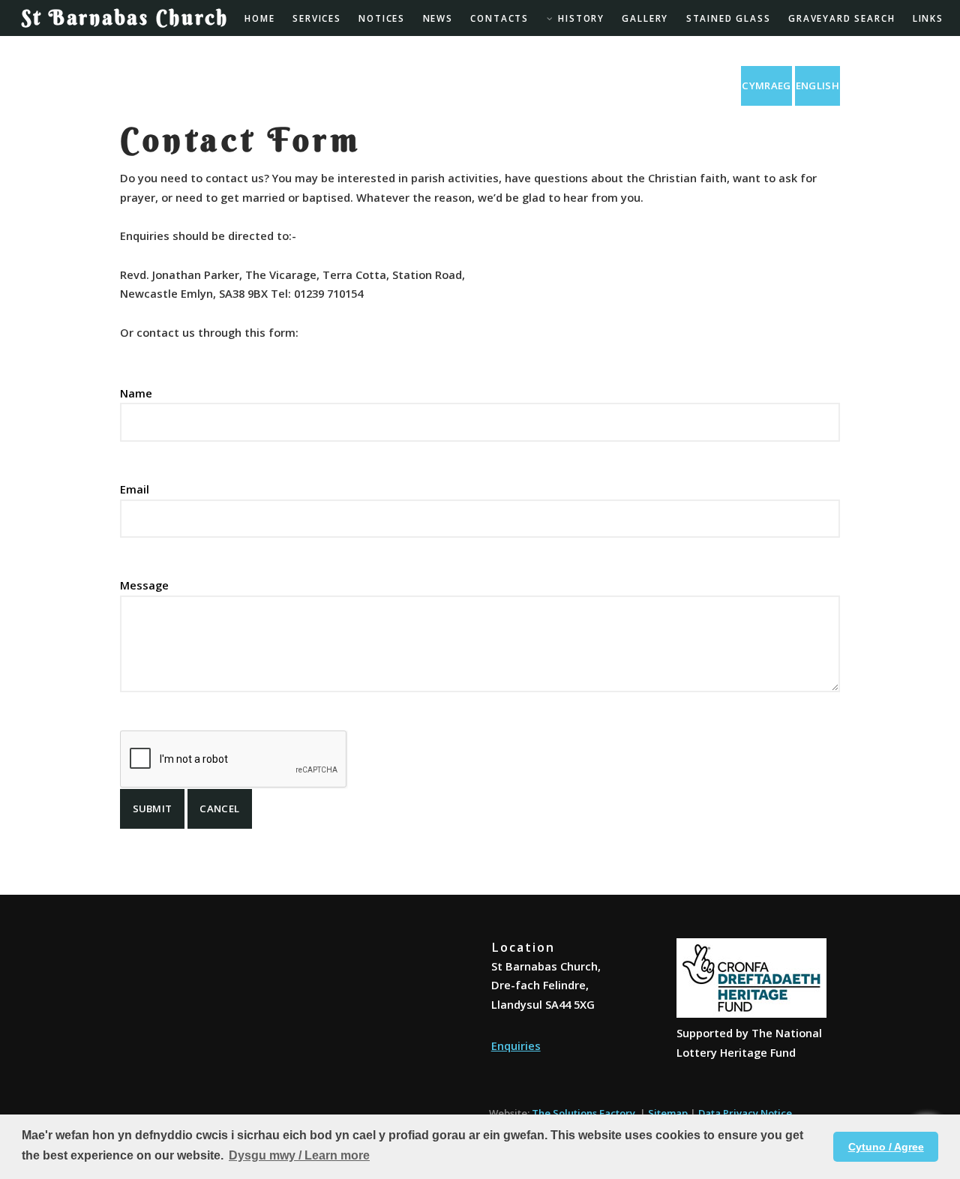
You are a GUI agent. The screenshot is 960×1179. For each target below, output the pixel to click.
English (817, 85)
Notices (381, 18)
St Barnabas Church (125, 17)
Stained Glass (728, 18)
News (438, 18)
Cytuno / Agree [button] (886, 1147)
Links (928, 18)
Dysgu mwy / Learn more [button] (299, 1155)
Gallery (645, 18)
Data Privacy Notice (745, 1113)
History (581, 18)
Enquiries (516, 1045)
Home (259, 18)
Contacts (499, 18)
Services (316, 18)
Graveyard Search (841, 18)
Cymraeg (766, 85)
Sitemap (668, 1113)
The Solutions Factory (583, 1113)
